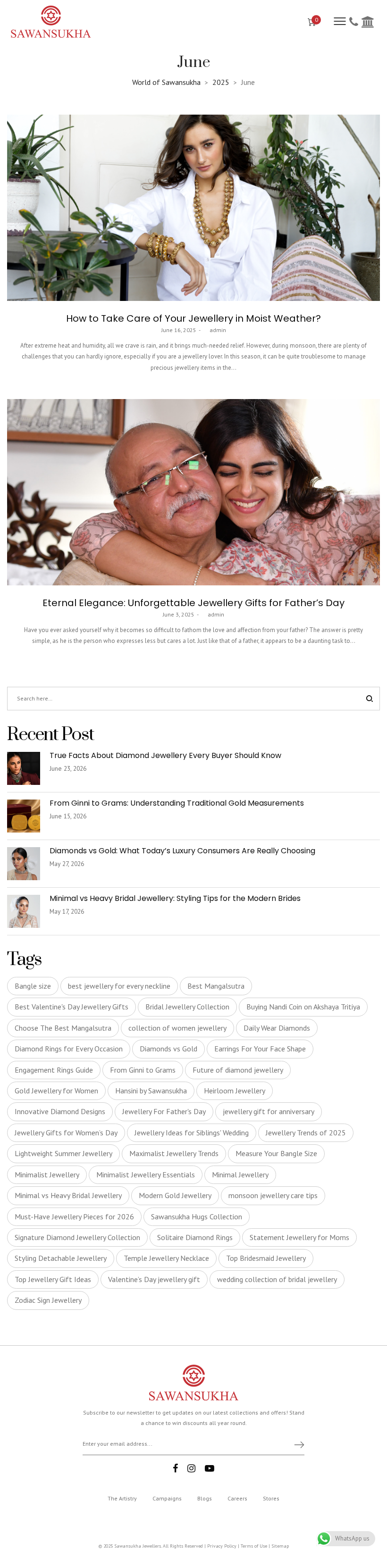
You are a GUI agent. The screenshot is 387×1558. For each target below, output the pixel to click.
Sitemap (280, 1546)
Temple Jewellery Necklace (166, 1258)
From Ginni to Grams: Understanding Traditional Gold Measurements (177, 803)
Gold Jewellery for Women (56, 1090)
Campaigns (167, 1498)
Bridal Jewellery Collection (187, 1006)
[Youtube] (209, 1468)
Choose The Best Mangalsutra (63, 1028)
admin (214, 329)
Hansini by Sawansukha (151, 1090)
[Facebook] (175, 1468)
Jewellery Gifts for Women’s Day (66, 1132)
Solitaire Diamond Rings (195, 1237)
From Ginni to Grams (143, 1070)
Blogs (204, 1498)
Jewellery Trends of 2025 (306, 1132)
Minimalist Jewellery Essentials (145, 1174)
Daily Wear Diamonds (277, 1028)
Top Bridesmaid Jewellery (266, 1258)
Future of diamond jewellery (238, 1070)
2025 (220, 82)
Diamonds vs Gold (168, 1048)
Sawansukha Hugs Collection (196, 1216)
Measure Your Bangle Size (276, 1153)
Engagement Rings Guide (54, 1070)
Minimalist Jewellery (47, 1174)
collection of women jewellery (177, 1028)
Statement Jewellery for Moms (299, 1237)
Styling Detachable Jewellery (61, 1258)
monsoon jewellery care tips (273, 1195)
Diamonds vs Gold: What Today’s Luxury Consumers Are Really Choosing (183, 850)
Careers (237, 1498)
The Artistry (122, 1498)
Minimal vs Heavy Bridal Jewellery (68, 1195)
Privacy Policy (221, 1546)
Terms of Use (254, 1546)
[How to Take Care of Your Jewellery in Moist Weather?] (193, 208)
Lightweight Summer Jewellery (63, 1153)
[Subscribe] (295, 1444)
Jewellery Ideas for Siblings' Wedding (192, 1132)
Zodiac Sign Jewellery (48, 1300)
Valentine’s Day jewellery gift (154, 1279)
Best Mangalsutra (215, 986)
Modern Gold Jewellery (175, 1195)
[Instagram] (191, 1468)
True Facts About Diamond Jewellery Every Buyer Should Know (165, 755)
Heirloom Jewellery (234, 1090)
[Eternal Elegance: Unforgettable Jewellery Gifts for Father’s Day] (193, 492)
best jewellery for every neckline (119, 986)
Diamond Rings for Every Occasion (69, 1048)
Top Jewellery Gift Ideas (53, 1279)
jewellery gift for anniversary (268, 1111)
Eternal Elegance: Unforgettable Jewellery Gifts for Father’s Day (193, 602)
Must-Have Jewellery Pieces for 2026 (74, 1216)
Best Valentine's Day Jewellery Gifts (71, 1006)
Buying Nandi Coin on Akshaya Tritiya (303, 1006)
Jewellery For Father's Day (164, 1111)
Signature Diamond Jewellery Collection (77, 1237)
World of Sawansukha (166, 82)
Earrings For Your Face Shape (260, 1048)
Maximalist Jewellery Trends (174, 1153)
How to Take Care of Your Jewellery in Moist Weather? (193, 318)
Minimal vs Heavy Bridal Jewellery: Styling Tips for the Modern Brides (176, 898)
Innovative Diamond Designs (60, 1111)
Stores (271, 1498)
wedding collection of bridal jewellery (277, 1279)
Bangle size (33, 986)
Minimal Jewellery (240, 1174)
